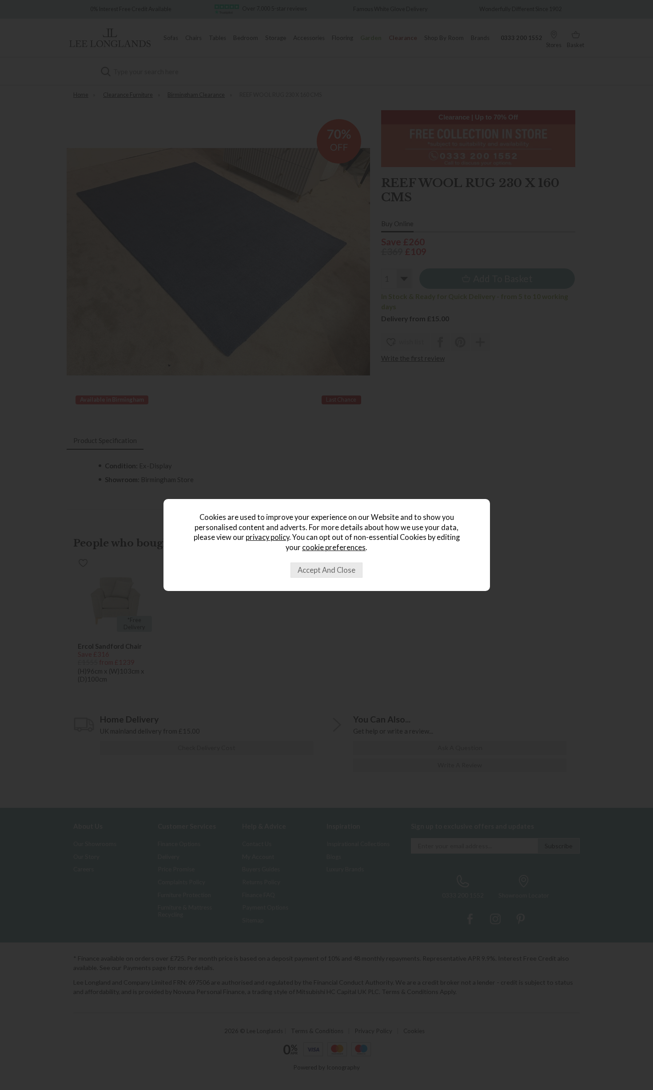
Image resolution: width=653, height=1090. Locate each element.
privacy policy (267, 537)
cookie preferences (334, 547)
